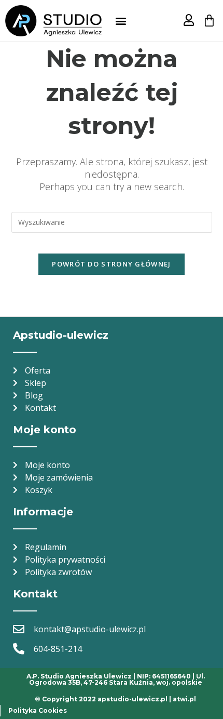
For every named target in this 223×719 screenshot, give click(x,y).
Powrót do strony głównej (111, 264)
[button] (120, 21)
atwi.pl (184, 699)
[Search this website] (111, 221)
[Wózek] (209, 20)
